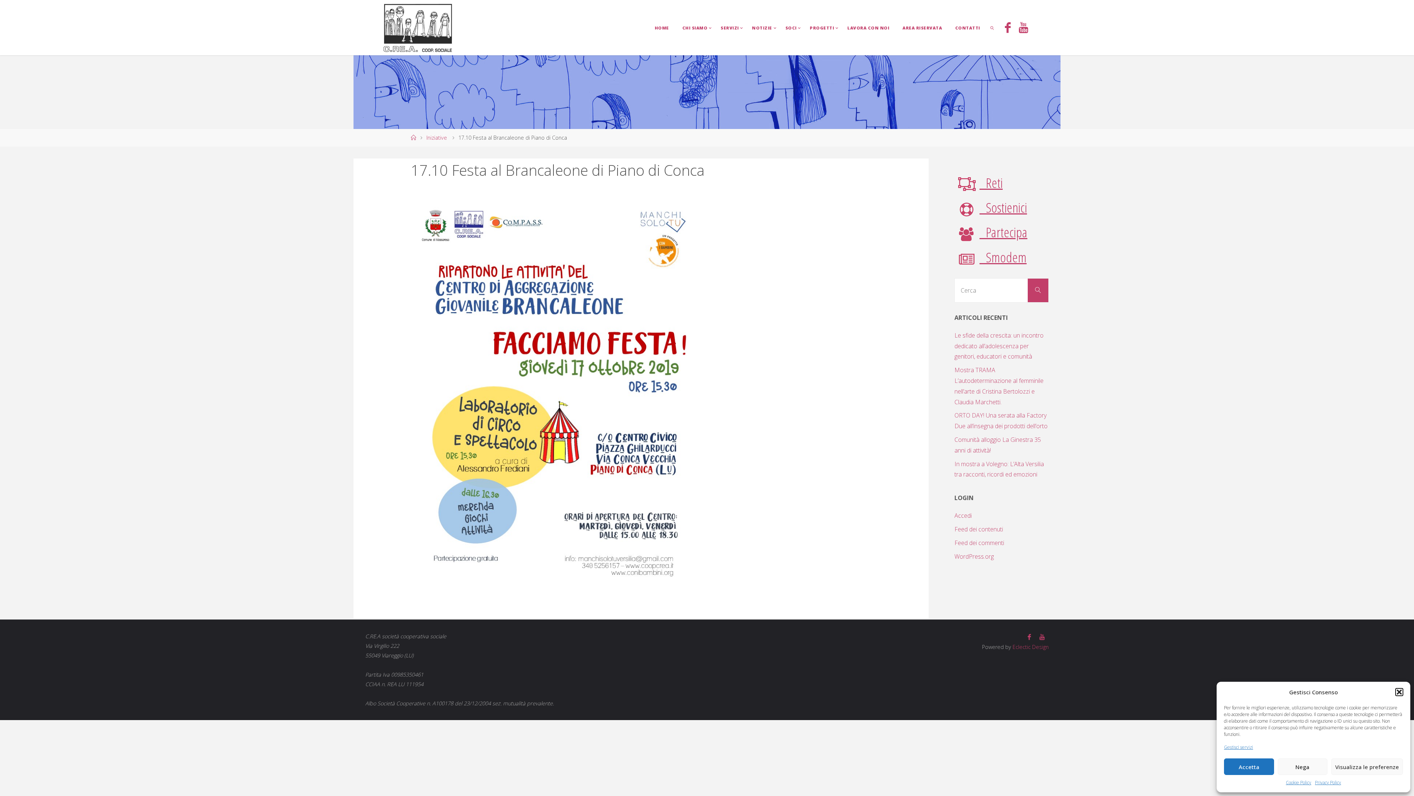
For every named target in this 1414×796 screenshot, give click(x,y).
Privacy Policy (1328, 782)
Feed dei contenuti (978, 529)
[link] (992, 27)
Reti (991, 182)
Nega (1302, 767)
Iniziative (436, 137)
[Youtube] (1023, 28)
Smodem (1003, 257)
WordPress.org (974, 556)
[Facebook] (1007, 28)
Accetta (1249, 767)
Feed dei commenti (979, 543)
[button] (1399, 692)
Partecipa (1003, 232)
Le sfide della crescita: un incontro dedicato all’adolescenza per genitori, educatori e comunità (999, 346)
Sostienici (1003, 207)
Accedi (963, 516)
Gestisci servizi (1238, 747)
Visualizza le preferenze (1367, 767)
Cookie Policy (1298, 782)
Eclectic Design (1030, 646)
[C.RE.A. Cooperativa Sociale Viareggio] (418, 28)
